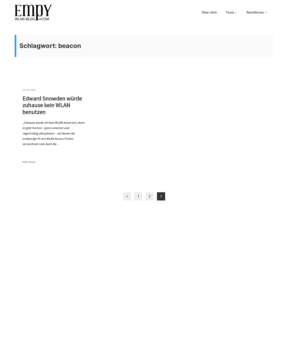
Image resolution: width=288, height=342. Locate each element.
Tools (230, 12)
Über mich (209, 12)
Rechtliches (255, 12)
